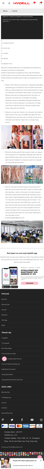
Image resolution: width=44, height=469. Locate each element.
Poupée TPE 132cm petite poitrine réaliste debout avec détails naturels (25, 460)
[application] (22, 27)
